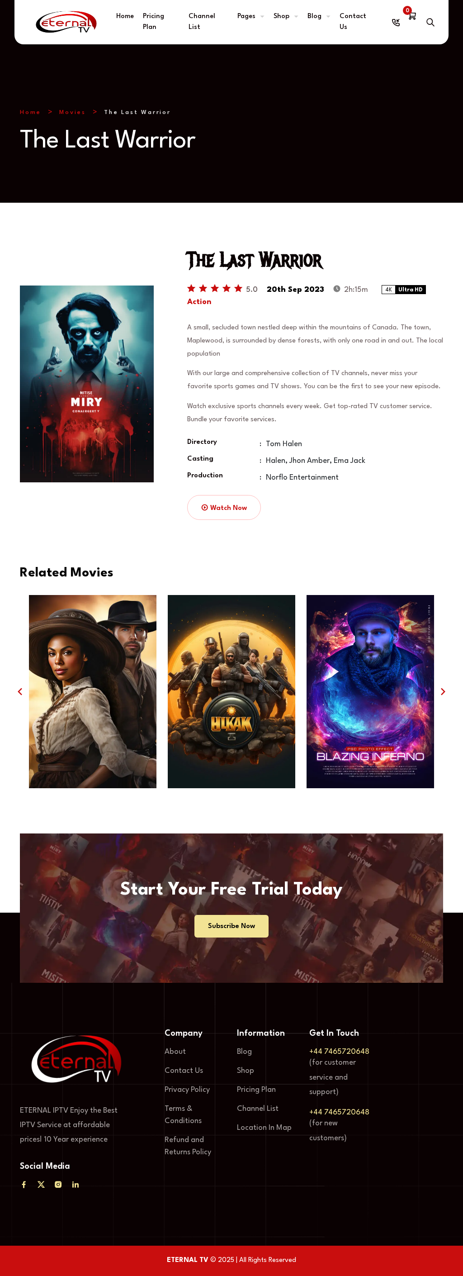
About (175, 1052)
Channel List (202, 22)
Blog (314, 16)
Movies (72, 112)
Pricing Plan (153, 22)
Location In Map (264, 1128)
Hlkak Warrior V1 (231, 756)
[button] (20, 691)
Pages (246, 16)
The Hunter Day (93, 756)
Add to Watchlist (66, 725)
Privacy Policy (187, 1090)
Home (125, 16)
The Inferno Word (370, 756)
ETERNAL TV (187, 1260)
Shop (281, 16)
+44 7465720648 (339, 1052)
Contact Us (353, 22)
